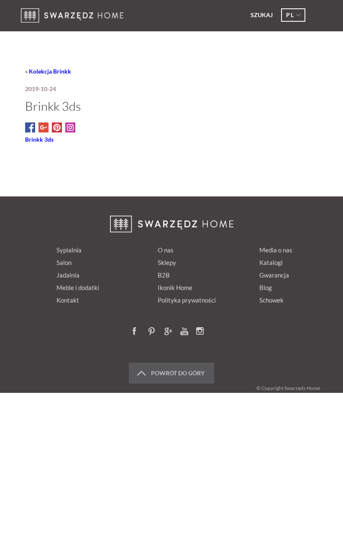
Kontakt (67, 300)
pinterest (152, 331)
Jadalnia (67, 275)
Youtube (184, 331)
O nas (166, 250)
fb (137, 331)
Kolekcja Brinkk (50, 71)
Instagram (200, 331)
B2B (164, 275)
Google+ (168, 331)
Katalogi (271, 262)
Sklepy (167, 262)
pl (290, 14)
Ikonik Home (175, 287)
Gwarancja (274, 275)
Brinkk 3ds (39, 139)
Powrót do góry (178, 373)
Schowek (271, 300)
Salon (64, 262)
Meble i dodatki (77, 287)
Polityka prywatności (187, 300)
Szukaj (262, 14)
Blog (265, 287)
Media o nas (275, 250)
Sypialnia (69, 250)
